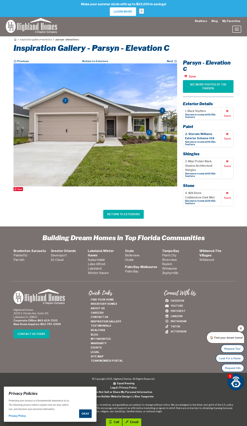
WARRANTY (99, 343)
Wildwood (206, 260)
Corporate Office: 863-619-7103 (36, 320)
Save (19, 189)
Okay (85, 413)
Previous (23, 61)
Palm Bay (131, 271)
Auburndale (96, 260)
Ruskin (167, 264)
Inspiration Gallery (30, 39)
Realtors (201, 21)
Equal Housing (125, 383)
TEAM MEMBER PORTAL (107, 360)
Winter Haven (98, 273)
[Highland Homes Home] (31, 22)
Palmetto (20, 255)
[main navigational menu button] (236, 29)
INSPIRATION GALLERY (106, 321)
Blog (214, 21)
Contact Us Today (31, 334)
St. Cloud (57, 260)
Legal (114, 387)
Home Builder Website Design (112, 396)
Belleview (132, 255)
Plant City (169, 255)
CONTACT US (99, 316)
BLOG (94, 334)
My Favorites (231, 21)
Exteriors (47, 39)
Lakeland (95, 268)
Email (133, 422)
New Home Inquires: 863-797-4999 (37, 324)
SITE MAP (97, 356)
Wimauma (169, 268)
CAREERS (97, 312)
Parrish (19, 260)
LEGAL (95, 351)
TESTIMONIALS (101, 325)
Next (170, 61)
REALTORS (98, 330)
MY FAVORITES (101, 338)
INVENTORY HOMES (104, 303)
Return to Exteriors (95, 61)
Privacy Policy (128, 387)
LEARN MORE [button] (123, 11)
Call (116, 422)
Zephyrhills (170, 273)
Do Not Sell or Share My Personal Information (123, 392)
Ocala (129, 260)
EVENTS (96, 347)
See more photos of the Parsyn (208, 86)
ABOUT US (98, 308)
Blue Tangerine (144, 396)
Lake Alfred (96, 264)
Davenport (59, 255)
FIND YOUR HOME (102, 299)
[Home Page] (15, 39)
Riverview (169, 260)
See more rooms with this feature (200, 116)
